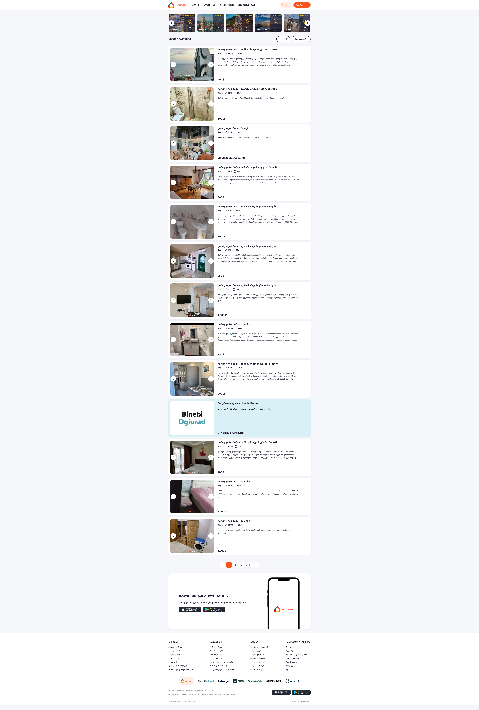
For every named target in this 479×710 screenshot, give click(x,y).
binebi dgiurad (174, 658)
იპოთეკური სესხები (216, 694)
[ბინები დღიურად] (192, 418)
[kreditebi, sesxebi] (292, 681)
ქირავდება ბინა (217, 655)
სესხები (200, 694)
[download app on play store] (214, 609)
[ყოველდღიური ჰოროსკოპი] (223, 681)
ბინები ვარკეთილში (258, 662)
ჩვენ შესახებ (291, 662)
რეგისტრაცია (302, 5)
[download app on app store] (190, 609)
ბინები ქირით (216, 647)
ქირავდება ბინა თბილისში (221, 662)
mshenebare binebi (189, 694)
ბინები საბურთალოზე (259, 647)
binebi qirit (172, 662)
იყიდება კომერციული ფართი (180, 670)
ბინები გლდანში (257, 658)
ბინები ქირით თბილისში (220, 666)
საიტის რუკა (209, 690)
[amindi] (273, 681)
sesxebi (205, 694)
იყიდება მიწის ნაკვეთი (178, 666)
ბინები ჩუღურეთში (258, 666)
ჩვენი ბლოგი (291, 651)
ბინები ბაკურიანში (176, 655)
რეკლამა (290, 647)
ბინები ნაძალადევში (259, 670)
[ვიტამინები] (255, 681)
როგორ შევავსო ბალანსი (296, 655)
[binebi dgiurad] (206, 681)
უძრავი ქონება (174, 651)
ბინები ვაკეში (256, 651)
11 (250, 565)
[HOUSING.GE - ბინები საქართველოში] (186, 681)
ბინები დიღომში (257, 655)
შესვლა (285, 5)
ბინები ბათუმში (217, 651)
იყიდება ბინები (175, 647)
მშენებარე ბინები (175, 694)
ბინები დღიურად (217, 658)
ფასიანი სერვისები (294, 658)
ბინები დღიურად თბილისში (222, 670)
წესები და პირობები (176, 690)
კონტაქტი (290, 666)
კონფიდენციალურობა (194, 690)
